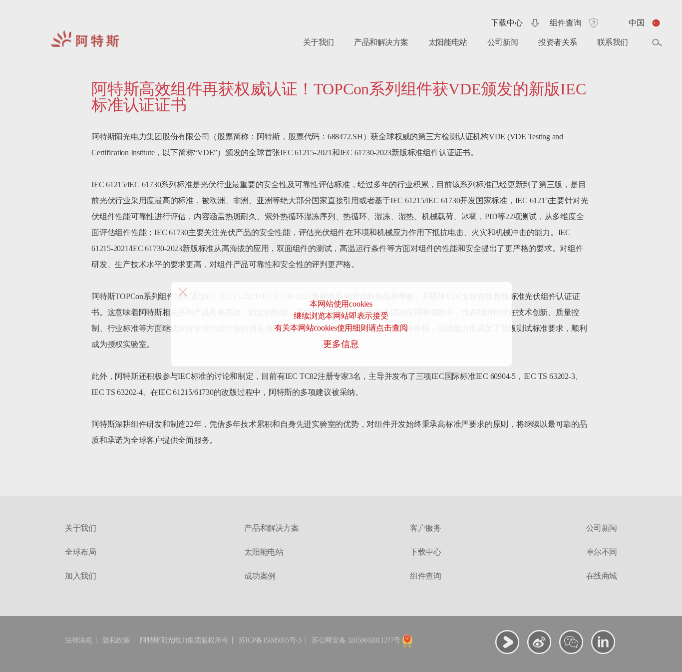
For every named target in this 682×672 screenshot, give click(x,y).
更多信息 (340, 344)
